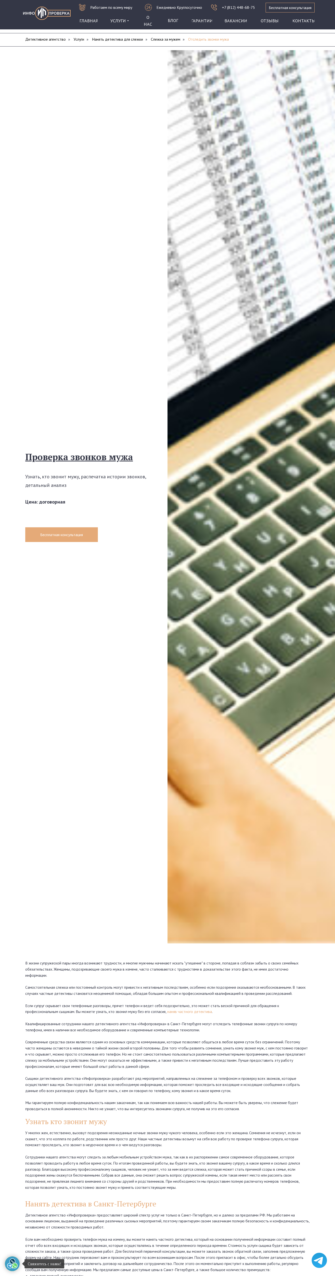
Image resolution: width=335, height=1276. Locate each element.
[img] (47, 13)
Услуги (79, 39)
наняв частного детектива (189, 1011)
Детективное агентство (45, 39)
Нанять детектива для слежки (117, 39)
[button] (290, 7)
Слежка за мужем (165, 39)
